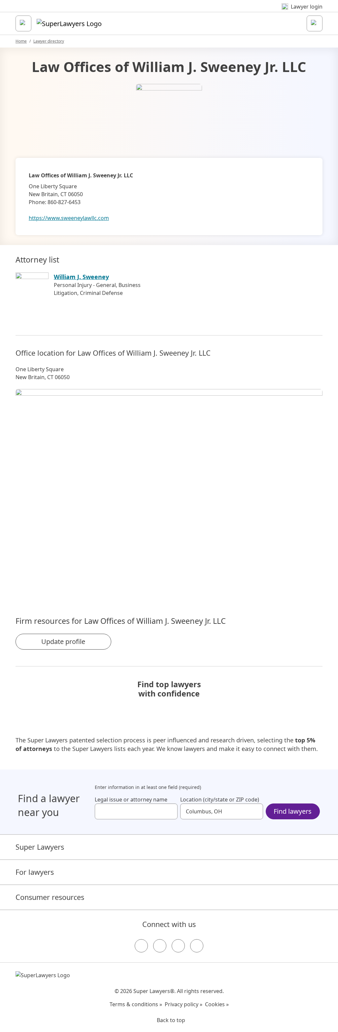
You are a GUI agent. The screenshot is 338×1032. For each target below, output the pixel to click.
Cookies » (217, 1004)
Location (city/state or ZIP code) (219, 799)
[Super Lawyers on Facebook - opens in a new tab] (141, 945)
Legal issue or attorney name (131, 799)
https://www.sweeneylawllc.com (69, 218)
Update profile (63, 641)
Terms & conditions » (136, 1004)
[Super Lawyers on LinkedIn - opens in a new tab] (196, 945)
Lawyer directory (48, 41)
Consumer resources (50, 897)
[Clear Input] (170, 811)
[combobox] (136, 811)
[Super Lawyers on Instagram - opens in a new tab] (159, 945)
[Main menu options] (23, 23)
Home (21, 41)
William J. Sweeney (81, 277)
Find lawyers (293, 811)
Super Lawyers (40, 847)
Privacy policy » (183, 1004)
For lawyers (35, 872)
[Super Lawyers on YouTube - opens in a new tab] (178, 945)
